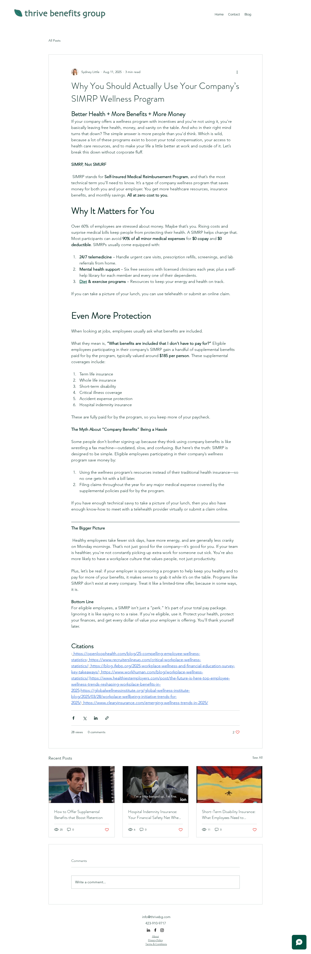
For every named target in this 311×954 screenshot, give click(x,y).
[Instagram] (162, 930)
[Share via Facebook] (73, 718)
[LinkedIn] (148, 930)
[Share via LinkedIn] (96, 718)
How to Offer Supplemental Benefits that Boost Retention (78, 815)
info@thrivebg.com (156, 917)
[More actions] (237, 72)
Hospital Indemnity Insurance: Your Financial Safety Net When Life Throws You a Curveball (154, 815)
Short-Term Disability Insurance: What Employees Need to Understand (228, 815)
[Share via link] (107, 718)
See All (257, 757)
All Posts (54, 40)
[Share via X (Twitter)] (84, 718)
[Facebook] (155, 930)
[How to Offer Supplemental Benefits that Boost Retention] (82, 784)
